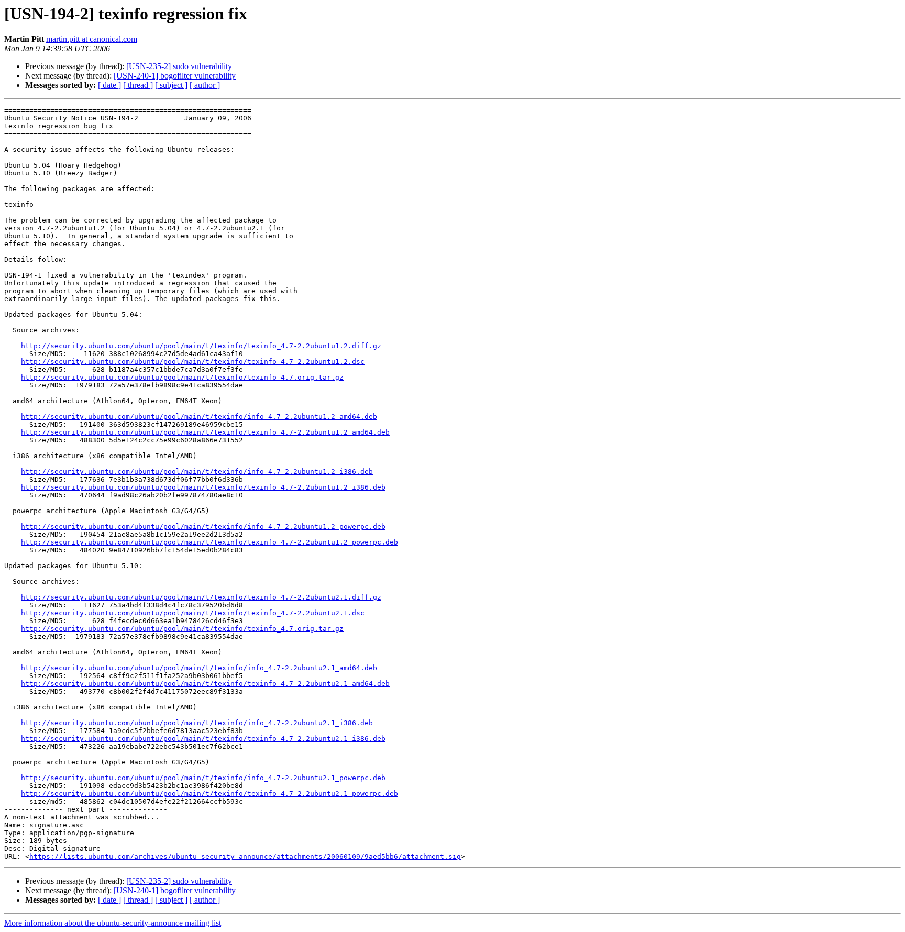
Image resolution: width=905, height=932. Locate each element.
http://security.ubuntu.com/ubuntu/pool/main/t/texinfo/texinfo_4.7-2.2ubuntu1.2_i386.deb (203, 487)
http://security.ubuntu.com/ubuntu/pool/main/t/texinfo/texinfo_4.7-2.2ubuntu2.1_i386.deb (203, 738)
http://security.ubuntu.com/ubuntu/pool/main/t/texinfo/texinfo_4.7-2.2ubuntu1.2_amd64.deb (205, 432)
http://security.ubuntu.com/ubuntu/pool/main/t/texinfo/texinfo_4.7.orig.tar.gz (182, 377)
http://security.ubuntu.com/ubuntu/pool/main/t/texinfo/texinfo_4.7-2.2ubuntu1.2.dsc (193, 361)
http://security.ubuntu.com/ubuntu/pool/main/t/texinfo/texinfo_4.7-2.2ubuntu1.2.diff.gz (201, 346)
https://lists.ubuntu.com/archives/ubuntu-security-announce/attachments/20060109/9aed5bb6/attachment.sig (245, 856)
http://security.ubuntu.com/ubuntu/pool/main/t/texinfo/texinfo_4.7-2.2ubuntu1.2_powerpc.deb (209, 542)
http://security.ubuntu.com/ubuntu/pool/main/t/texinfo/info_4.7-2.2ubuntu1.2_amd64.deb (199, 416)
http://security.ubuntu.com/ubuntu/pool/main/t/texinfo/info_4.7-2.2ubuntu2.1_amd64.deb (199, 668)
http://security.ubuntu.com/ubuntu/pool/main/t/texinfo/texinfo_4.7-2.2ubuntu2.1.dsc (193, 613)
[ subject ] (171, 85)
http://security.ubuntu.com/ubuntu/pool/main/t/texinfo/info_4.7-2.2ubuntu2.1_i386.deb (197, 723)
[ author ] (205, 85)
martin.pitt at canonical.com (91, 39)
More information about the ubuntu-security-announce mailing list (112, 922)
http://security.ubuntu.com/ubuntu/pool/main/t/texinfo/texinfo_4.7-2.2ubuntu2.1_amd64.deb (205, 683)
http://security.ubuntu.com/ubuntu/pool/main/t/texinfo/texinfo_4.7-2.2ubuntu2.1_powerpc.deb (209, 793)
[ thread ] (138, 85)
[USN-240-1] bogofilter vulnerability (175, 75)
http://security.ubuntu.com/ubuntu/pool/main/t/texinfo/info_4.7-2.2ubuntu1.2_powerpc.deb (203, 526)
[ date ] (109, 85)
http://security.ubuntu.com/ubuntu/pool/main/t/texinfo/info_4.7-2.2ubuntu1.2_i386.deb (197, 471)
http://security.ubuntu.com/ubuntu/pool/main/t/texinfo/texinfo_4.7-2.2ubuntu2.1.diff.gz (201, 597)
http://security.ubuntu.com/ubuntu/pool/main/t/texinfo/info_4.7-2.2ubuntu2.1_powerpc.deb (203, 778)
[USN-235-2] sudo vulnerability (179, 66)
